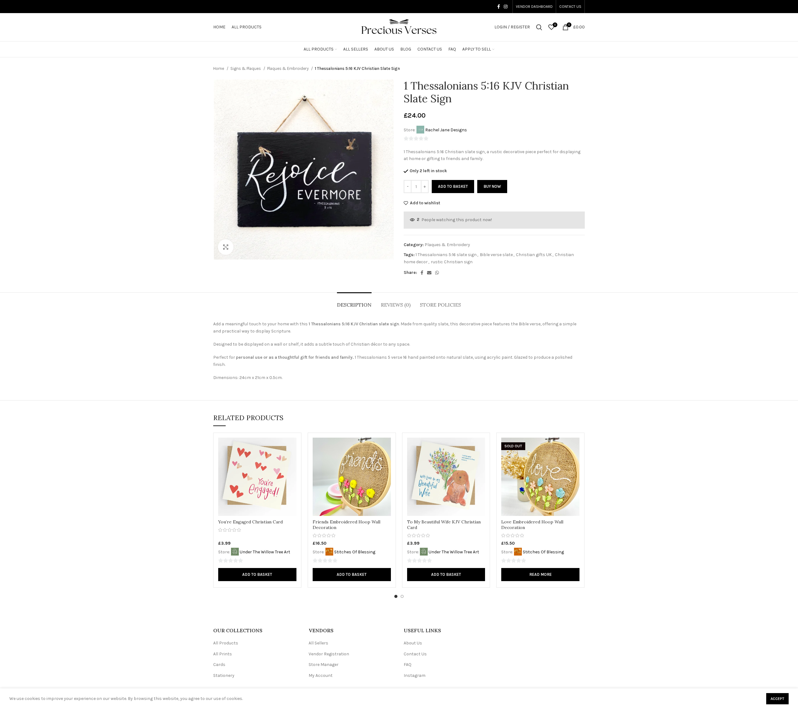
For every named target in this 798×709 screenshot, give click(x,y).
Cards (219, 664)
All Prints (222, 654)
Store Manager (324, 664)
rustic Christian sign (452, 262)
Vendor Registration (329, 654)
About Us (413, 643)
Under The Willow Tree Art (265, 552)
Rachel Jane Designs (446, 130)
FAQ (407, 664)
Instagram (414, 675)
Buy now (492, 186)
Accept (777, 699)
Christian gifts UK (534, 254)
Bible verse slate (496, 254)
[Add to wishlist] (292, 462)
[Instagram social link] (505, 6)
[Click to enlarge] (225, 247)
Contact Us (415, 654)
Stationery (223, 675)
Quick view (292, 448)
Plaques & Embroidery (288, 68)
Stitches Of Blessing (354, 552)
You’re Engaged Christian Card (250, 522)
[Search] (539, 27)
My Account (321, 675)
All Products (225, 643)
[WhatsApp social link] (437, 273)
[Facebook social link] (498, 6)
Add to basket (453, 186)
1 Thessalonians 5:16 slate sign (446, 254)
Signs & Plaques (246, 68)
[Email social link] (429, 273)
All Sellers (318, 643)
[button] (257, 574)
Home (219, 68)
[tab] (354, 301)
